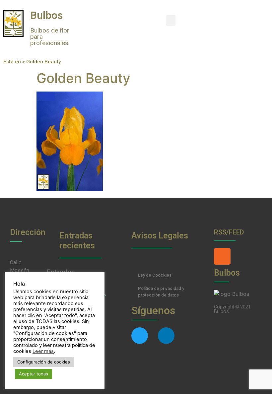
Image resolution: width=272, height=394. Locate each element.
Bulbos (46, 15)
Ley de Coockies (154, 275)
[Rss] (222, 256)
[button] (170, 20)
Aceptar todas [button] (33, 373)
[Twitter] (139, 335)
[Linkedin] (166, 335)
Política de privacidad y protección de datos (161, 291)
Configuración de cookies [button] (43, 361)
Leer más (43, 351)
